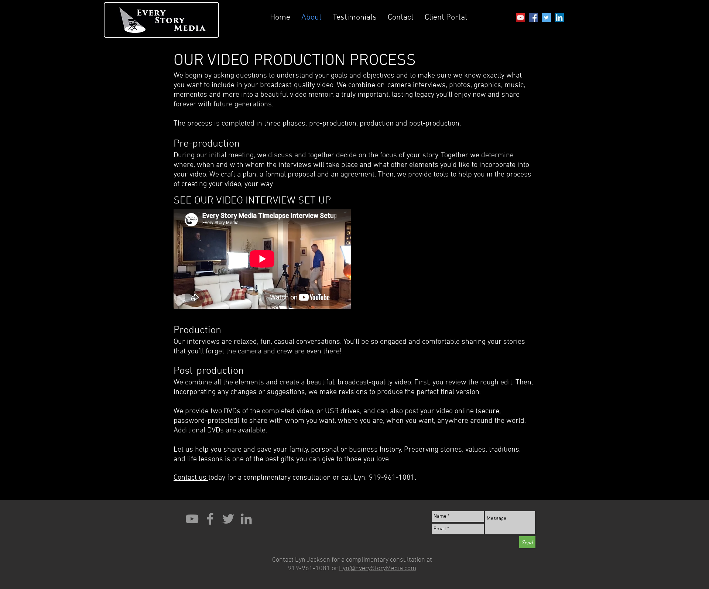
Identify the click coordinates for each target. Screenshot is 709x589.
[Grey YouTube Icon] (192, 519)
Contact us (191, 477)
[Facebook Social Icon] (533, 17)
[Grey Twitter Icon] (228, 519)
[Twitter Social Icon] (546, 17)
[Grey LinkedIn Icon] (246, 519)
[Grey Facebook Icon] (210, 519)
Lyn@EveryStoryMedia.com (377, 568)
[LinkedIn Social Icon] (559, 17)
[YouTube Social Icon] (520, 17)
